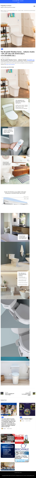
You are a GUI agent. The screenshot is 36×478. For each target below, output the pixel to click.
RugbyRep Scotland (6, 5)
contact (18, 2)
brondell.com (30, 60)
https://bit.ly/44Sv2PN (10, 64)
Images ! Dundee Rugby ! (26, 418)
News (2, 49)
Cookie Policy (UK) (18, 472)
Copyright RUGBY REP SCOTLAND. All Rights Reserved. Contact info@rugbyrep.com (18, 475)
